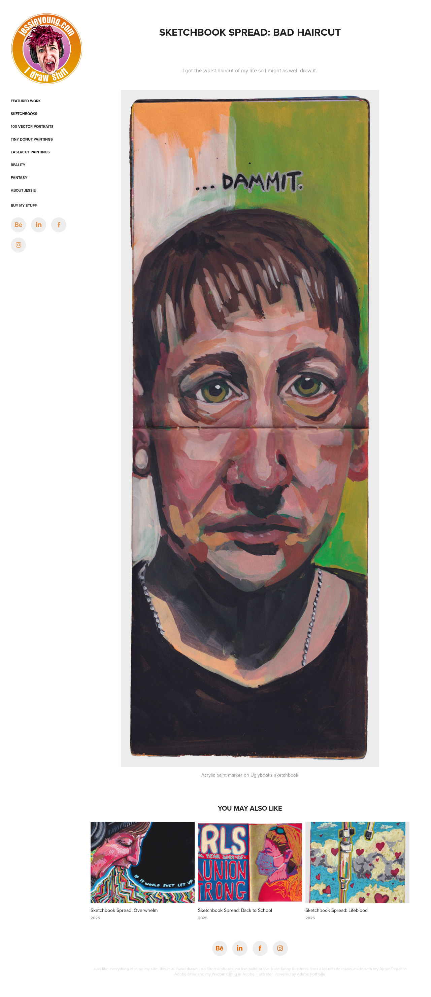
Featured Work (26, 101)
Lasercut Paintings (30, 152)
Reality (18, 165)
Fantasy (19, 177)
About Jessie (23, 190)
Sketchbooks (24, 113)
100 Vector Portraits (32, 126)
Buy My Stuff (24, 205)
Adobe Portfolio (311, 974)
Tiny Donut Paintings (32, 139)
